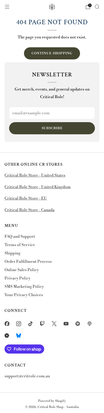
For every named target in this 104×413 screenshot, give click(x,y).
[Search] (96, 6)
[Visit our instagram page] (19, 324)
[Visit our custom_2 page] (90, 324)
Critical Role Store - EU (26, 198)
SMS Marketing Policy (24, 286)
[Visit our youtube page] (66, 324)
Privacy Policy (18, 278)
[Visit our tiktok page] (31, 324)
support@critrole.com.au (27, 376)
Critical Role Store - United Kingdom (38, 187)
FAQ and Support (20, 236)
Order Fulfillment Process (28, 261)
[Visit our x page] (54, 324)
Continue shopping (52, 53)
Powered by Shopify (52, 401)
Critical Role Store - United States (35, 175)
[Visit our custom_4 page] (19, 335)
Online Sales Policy (22, 270)
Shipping (12, 253)
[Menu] (7, 6)
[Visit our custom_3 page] (7, 335)
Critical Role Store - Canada (30, 210)
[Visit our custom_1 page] (78, 324)
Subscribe (52, 128)
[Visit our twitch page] (42, 324)
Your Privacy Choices (24, 295)
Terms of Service (20, 245)
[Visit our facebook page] (7, 324)
